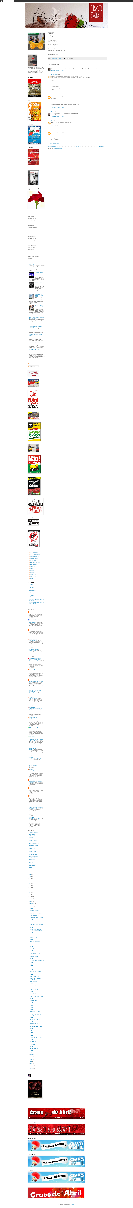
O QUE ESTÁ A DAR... (34, 1052)
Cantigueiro (31, 837)
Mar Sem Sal (31, 850)
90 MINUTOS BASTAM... (35, 1044)
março (31, 1065)
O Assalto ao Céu (33, 717)
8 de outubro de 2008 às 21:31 (57, 107)
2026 (30, 872)
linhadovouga (33, 574)
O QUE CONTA (33, 1041)
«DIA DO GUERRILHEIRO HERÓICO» (35, 1015)
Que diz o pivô (32, 857)
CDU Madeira (32, 593)
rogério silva (32, 576)
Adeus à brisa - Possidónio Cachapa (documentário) (36, 930)
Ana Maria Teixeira (34, 552)
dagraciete (31, 867)
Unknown (32, 570)
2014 (30, 892)
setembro (32, 1054)
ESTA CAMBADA (33, 1000)
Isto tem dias (31, 846)
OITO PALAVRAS (33, 1004)
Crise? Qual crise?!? (34, 915)
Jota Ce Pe (31, 585)
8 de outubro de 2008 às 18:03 (57, 82)
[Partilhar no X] (70, 58)
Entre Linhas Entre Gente (34, 843)
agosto (31, 1056)
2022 (30, 878)
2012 (30, 894)
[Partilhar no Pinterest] (72, 58)
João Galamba (33, 564)
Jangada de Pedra (33, 680)
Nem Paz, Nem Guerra (33, 853)
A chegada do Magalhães (35, 971)
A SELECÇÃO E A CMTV (34, 770)
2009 (30, 900)
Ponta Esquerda (32, 780)
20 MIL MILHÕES (33, 993)
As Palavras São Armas (34, 835)
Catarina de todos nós (33, 839)
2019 (30, 883)
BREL (31, 1013)
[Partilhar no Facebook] (71, 58)
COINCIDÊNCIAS (33, 937)
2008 (30, 901)
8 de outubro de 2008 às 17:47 (57, 70)
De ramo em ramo (33, 981)
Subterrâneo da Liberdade (35, 805)
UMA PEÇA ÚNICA (34, 1034)
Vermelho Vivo (32, 865)
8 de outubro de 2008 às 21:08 (57, 91)
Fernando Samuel (55, 95)
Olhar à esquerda (33, 765)
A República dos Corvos (34, 612)
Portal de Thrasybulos (33, 856)
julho (31, 1057)
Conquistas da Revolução (34, 658)
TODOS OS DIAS (32, 264)
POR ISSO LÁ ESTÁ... (34, 956)
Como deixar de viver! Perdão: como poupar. (36, 925)
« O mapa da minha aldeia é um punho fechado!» (39, 295)
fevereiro (32, 1067)
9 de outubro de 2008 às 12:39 (57, 126)
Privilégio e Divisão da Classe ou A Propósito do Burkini (39, 307)
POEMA (31, 908)
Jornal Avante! (32, 587)
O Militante (31, 589)
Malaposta (31, 697)
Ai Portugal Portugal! (33, 630)
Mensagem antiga (102, 146)
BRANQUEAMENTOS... (35, 921)
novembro (32, 905)
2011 (30, 896)
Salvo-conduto (32, 859)
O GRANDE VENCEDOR (35, 941)
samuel (52, 67)
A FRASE (32, 967)
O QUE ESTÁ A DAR (34, 964)
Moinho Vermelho (32, 851)
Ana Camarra (54, 74)
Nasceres (31, 797)
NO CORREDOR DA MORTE (36, 1026)
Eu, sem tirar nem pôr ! (33, 845)
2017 (30, 887)
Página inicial (79, 146)
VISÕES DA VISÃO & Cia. (35, 976)
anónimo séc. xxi (33, 639)
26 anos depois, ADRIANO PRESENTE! (35, 979)
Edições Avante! (32, 590)
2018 (30, 885)
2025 (30, 874)
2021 (30, 880)
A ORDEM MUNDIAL (33, 640)
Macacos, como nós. (33, 613)
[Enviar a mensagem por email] (67, 58)
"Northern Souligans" (33, 692)
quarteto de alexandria (34, 788)
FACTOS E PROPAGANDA (35, 944)
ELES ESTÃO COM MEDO (35, 913)
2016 (30, 889)
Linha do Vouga (32, 848)
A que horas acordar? (33, 698)
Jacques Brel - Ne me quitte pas (36, 1011)
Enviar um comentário (54, 143)
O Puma (31, 757)
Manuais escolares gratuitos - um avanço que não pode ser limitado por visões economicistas (36, 807)
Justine (52, 111)
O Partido (31, 584)
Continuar (31, 842)
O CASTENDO (32, 736)
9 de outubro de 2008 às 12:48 (57, 141)
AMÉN (31, 1007)
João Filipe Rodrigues (35, 562)
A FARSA (32, 948)
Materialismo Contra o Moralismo (36, 342)
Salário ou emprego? (34, 910)
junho (31, 1059)
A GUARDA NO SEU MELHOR (35, 818)
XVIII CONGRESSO (34, 989)
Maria (52, 120)
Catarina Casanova (34, 556)
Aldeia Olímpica (32, 834)
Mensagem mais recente (53, 146)
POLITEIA (31, 769)
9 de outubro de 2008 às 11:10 (57, 116)
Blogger (73, 1204)
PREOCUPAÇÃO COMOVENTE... (37, 996)
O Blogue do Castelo (33, 727)
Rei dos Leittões (32, 795)
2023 (30, 876)
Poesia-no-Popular (33, 854)
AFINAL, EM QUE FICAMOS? (36, 1037)
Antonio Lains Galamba (35, 554)
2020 (30, 881)
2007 (30, 1071)
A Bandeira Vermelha (33, 832)
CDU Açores (31, 595)
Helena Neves (33, 560)
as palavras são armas (34, 649)
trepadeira (31, 817)
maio (31, 1061)
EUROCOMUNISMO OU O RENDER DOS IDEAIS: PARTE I (39, 284)
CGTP (30, 592)
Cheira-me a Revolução (34, 840)
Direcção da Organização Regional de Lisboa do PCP (36, 600)
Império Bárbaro (32, 669)
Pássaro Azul (31, 749)
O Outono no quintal (33, 789)
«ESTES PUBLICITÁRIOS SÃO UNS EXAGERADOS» (36, 953)
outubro (32, 906)
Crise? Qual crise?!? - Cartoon (36, 917)
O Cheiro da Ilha (32, 748)
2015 (30, 890)
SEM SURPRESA (33, 973)
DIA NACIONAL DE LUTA (35, 1048)
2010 (30, 898)
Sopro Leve (31, 861)
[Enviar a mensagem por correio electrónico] (64, 58)
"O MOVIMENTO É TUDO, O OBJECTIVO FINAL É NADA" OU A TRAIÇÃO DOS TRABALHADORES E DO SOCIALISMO (36, 351)
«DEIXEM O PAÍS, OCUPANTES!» (37, 960)
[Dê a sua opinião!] (68, 58)
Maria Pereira (33, 566)
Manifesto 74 (32, 707)
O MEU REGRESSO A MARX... (36, 934)
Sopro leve (31, 862)
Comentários (32, 366)
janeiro (31, 1068)
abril (31, 1063)
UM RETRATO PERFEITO (35, 1019)
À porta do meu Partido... (35, 1023)
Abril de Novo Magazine (34, 619)
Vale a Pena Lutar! (32, 864)
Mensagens (32, 363)
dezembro (32, 903)
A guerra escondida (33, 650)
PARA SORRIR (33, 1030)
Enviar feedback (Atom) (58, 148)
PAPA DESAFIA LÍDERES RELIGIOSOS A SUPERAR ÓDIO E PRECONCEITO (36, 739)
